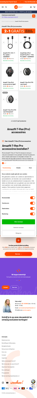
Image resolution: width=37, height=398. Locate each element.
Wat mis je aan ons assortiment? (10, 364)
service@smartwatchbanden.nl (27, 308)
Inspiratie (4, 358)
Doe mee (17, 254)
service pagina (27, 310)
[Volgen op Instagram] (3, 383)
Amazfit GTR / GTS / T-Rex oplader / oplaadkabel (9, 54)
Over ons (14, 287)
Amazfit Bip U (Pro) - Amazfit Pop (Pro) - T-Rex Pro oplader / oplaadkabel (27, 54)
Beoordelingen (6, 370)
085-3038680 (24, 303)
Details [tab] (18, 168)
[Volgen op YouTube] (7, 383)
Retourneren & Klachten (8, 349)
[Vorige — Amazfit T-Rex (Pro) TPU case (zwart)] (21, 71)
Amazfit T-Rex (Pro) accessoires (21, 21)
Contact (6, 287)
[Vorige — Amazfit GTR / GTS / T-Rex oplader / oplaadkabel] (3, 42)
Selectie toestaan (18, 227)
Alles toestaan (18, 222)
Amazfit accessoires (9, 21)
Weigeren (18, 233)
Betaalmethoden (6, 346)
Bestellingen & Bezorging (8, 343)
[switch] (32, 203)
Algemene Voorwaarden (8, 367)
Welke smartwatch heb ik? (11, 17)
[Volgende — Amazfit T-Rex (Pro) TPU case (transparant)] (16, 99)
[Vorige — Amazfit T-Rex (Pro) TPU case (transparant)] (3, 99)
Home (3, 21)
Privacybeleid (5, 373)
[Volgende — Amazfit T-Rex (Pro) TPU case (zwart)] (33, 71)
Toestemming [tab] (6, 168)
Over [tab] (30, 168)
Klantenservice (6, 340)
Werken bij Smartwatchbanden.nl (10, 376)
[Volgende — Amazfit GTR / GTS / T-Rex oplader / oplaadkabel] (16, 42)
